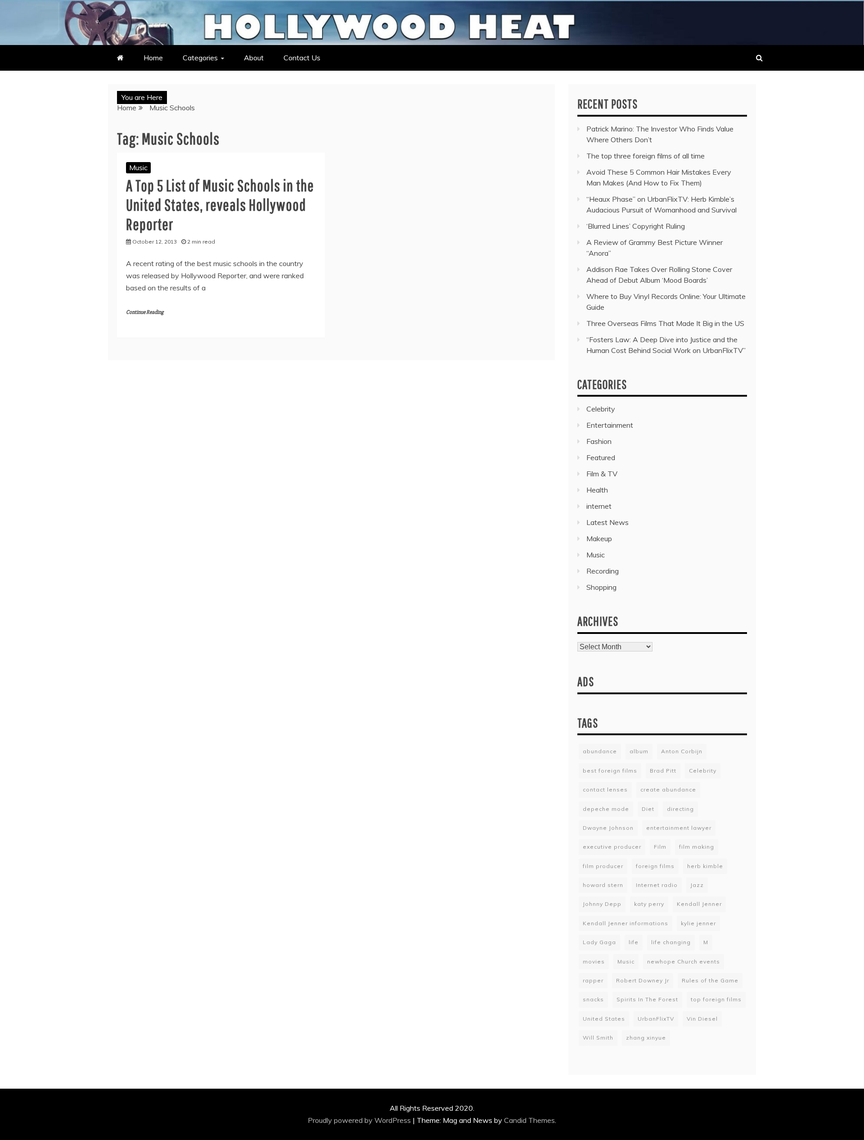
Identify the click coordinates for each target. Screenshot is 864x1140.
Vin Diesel (702, 1018)
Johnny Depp (602, 903)
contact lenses (605, 789)
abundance (600, 751)
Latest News (607, 522)
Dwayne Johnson (608, 827)
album (639, 751)
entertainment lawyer (678, 827)
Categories (200, 57)
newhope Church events (683, 961)
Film (660, 846)
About (254, 57)
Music (138, 167)
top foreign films (716, 999)
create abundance (668, 789)
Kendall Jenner (699, 903)
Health (597, 489)
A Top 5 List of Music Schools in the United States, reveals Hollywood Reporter (220, 204)
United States (604, 1018)
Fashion (599, 441)
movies (594, 961)
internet (599, 506)
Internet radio (657, 885)
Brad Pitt (663, 770)
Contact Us (302, 57)
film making (696, 846)
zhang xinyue (646, 1037)
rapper (593, 980)
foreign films (655, 866)
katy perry (649, 903)
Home (153, 57)
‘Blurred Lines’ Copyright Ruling (635, 226)
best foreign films (610, 770)
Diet (648, 808)
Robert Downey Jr (642, 980)
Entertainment (609, 425)
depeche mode (606, 808)
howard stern (603, 885)
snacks (593, 999)
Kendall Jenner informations (625, 923)
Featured (600, 457)
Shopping (601, 587)
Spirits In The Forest (647, 999)
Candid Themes (529, 1120)
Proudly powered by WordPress (360, 1120)
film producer (603, 866)
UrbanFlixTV (656, 1018)
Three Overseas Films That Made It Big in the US (665, 323)
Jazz (697, 885)
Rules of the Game (710, 980)
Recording (602, 570)
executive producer (612, 846)
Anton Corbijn (681, 751)
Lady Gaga (599, 942)
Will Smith (598, 1037)
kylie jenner (698, 923)
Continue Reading (144, 312)
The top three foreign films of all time (645, 155)
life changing (671, 942)
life (634, 942)
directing (680, 808)
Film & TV (601, 473)
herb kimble (705, 866)
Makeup (599, 538)
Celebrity (600, 408)
